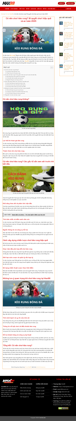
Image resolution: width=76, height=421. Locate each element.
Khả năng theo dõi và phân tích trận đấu (16, 76)
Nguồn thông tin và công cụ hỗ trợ (15, 79)
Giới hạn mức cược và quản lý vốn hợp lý (16, 84)
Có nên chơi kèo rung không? (11, 69)
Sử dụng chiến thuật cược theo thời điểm (16, 86)
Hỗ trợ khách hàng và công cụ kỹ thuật (16, 93)
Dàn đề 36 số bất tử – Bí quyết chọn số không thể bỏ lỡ (68, 67)
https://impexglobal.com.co (66, 386)
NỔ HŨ (44, 8)
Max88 (27, 61)
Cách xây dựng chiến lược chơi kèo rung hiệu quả (17, 81)
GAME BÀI (33, 8)
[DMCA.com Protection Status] (63, 408)
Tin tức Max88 (9, 14)
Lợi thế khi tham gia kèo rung (13, 71)
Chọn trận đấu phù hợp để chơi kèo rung (16, 83)
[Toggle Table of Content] (51, 67)
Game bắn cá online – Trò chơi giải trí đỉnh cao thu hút (68, 24)
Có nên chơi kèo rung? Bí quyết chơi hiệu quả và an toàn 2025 (68, 35)
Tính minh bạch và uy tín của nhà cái (15, 90)
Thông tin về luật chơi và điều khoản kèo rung (17, 91)
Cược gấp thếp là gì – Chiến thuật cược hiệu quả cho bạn (68, 45)
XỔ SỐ (27, 8)
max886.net (4, 386)
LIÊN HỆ (68, 8)
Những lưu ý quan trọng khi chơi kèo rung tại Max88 (17, 88)
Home (2, 14)
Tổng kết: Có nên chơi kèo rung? (13, 95)
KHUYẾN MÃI (51, 8)
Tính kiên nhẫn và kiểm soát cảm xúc (15, 78)
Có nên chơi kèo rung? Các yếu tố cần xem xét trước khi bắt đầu (20, 74)
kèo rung (12, 55)
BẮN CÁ (39, 8)
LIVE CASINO (14, 8)
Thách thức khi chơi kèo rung (13, 73)
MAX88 (7, 8)
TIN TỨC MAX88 (60, 8)
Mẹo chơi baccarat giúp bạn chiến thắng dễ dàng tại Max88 (68, 56)
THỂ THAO (22, 8)
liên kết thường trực (40, 367)
